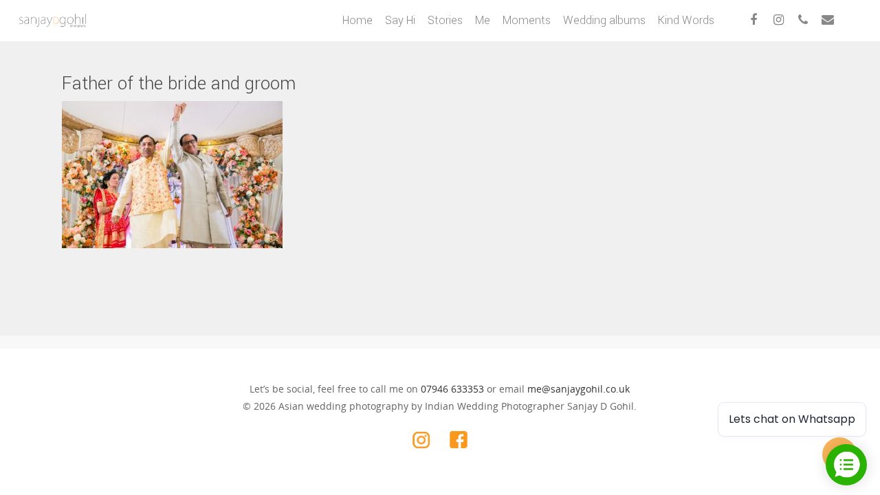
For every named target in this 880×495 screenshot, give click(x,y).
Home (357, 20)
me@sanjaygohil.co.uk (578, 388)
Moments (527, 20)
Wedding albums (604, 20)
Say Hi (400, 20)
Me (482, 20)
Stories (445, 20)
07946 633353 (452, 388)
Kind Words (686, 20)
